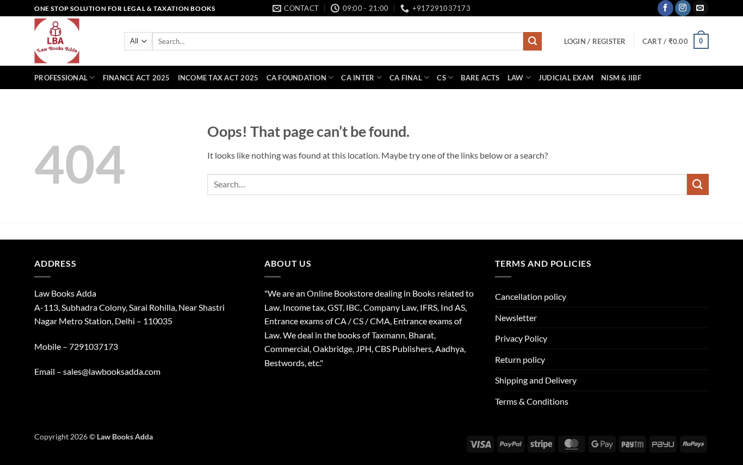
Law (515, 77)
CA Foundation (296, 77)
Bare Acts (480, 77)
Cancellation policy (530, 296)
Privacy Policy (521, 338)
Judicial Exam (565, 77)
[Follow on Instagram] (683, 8)
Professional (61, 77)
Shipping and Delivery (536, 380)
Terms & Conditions (531, 401)
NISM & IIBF (621, 77)
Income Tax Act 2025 (218, 77)
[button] (595, 41)
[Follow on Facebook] (665, 8)
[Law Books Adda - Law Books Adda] (71, 41)
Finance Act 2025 (136, 77)
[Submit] (532, 41)
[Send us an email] (700, 8)
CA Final (405, 77)
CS (441, 77)
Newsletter (516, 317)
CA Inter (357, 77)
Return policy (520, 359)
